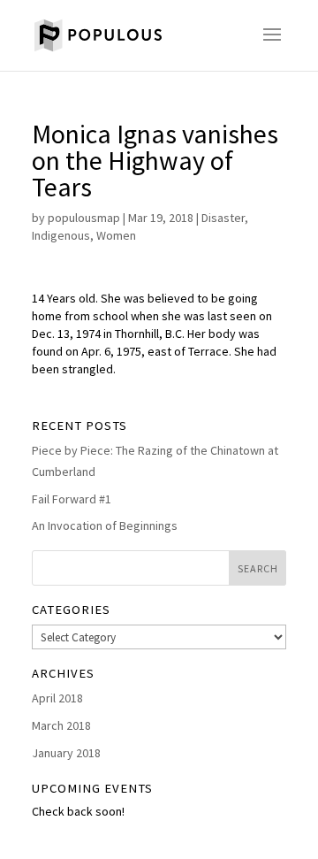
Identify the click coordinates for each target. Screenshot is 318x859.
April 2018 (57, 698)
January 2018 (66, 753)
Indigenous (61, 235)
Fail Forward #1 (71, 499)
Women (116, 235)
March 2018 (61, 725)
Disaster (223, 218)
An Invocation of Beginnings (105, 525)
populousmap (84, 218)
